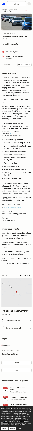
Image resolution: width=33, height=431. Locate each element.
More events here (26, 275)
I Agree (4, 428)
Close (19, 428)
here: (11, 133)
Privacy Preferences (20, 424)
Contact (16, 362)
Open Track (5, 9)
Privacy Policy (5, 423)
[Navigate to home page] (3, 3)
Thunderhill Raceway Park (10, 44)
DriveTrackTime (6, 11)
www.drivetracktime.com (13, 207)
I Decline (12, 428)
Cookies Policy (23, 421)
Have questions (25, 65)
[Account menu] (29, 3)
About (16, 370)
